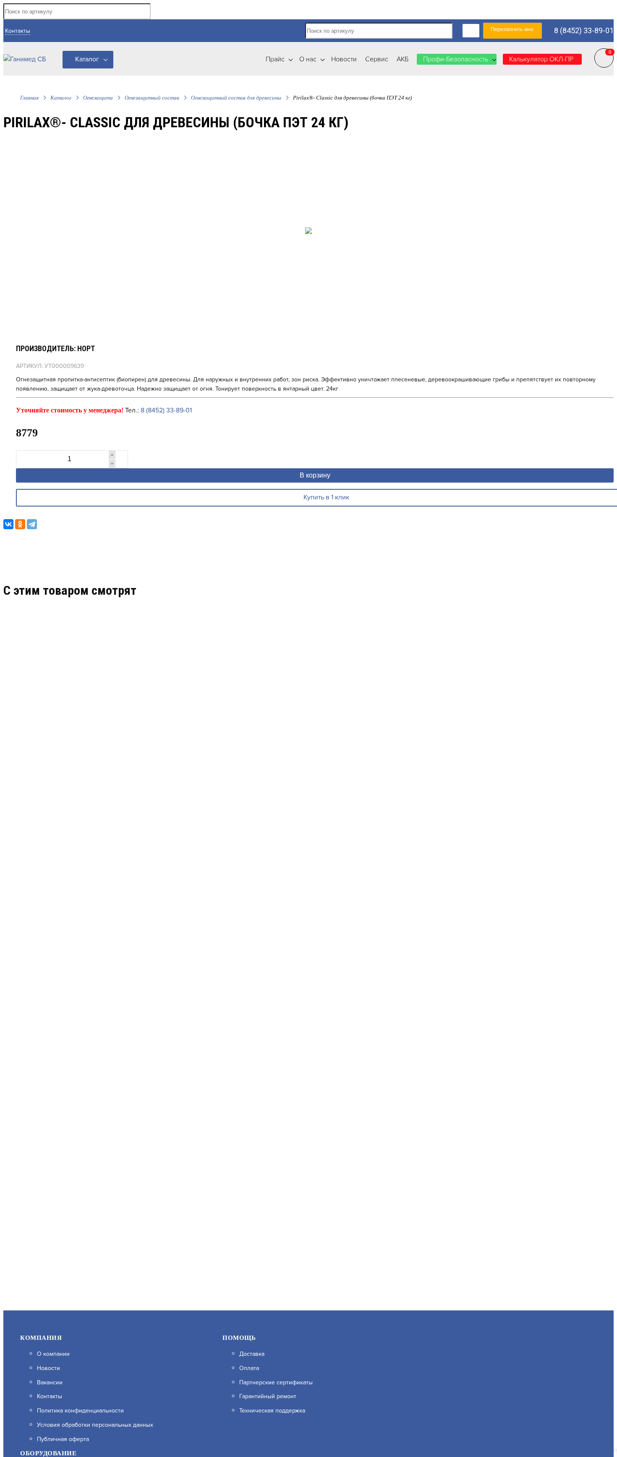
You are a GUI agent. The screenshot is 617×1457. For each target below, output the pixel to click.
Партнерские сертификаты (276, 1382)
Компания (41, 1337)
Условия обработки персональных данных (95, 1425)
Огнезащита (98, 98)
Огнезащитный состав (152, 98)
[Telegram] (32, 524)
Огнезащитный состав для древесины (236, 98)
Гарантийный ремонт (267, 1396)
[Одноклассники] (20, 524)
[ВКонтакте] (8, 524)
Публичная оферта (63, 1439)
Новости (48, 1368)
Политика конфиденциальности (80, 1410)
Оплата (249, 1368)
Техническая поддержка (272, 1410)
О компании (53, 1354)
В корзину (315, 475)
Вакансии (50, 1382)
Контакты (17, 30)
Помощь (239, 1337)
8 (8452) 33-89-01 (584, 30)
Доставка (251, 1354)
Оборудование (48, 1453)
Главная (29, 98)
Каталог (87, 59)
